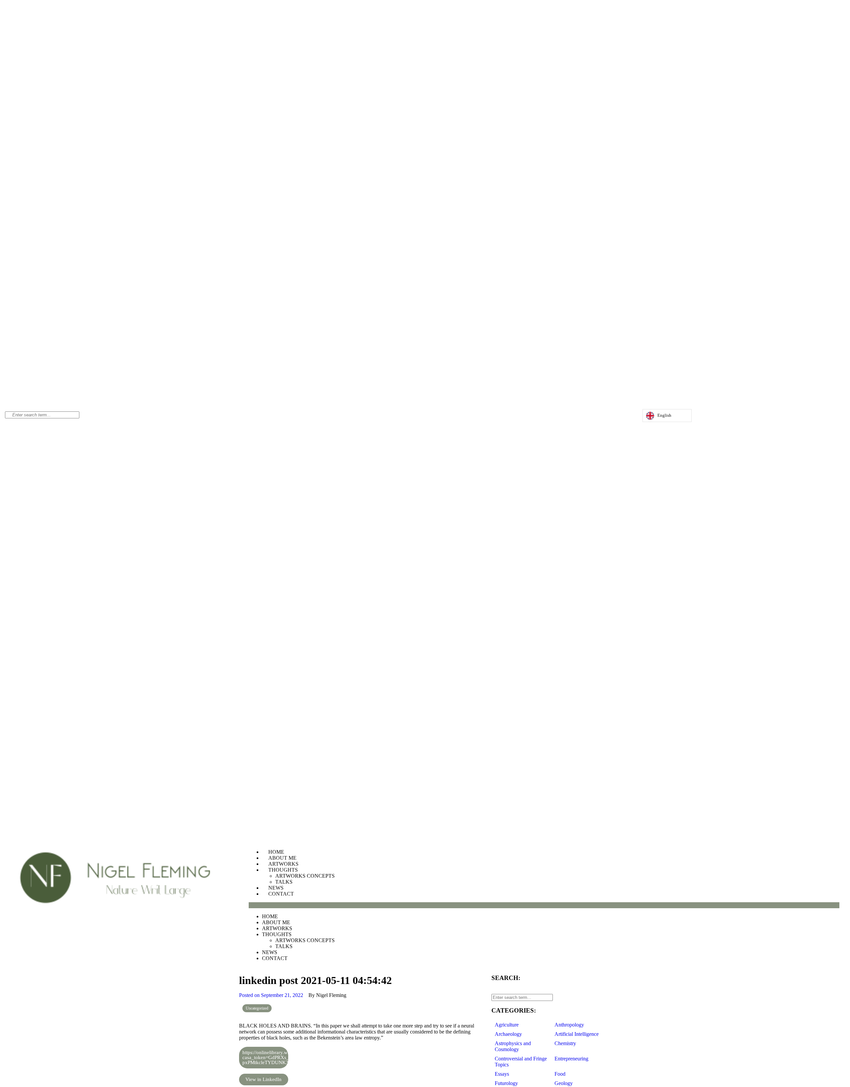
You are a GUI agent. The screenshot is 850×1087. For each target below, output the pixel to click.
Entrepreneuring (571, 1058)
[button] (544, 905)
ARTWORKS (283, 864)
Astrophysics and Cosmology (513, 1046)
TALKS (284, 882)
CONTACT (281, 894)
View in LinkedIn (263, 1079)
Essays (502, 1074)
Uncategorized (257, 1008)
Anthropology (569, 1025)
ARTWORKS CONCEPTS (305, 876)
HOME (276, 852)
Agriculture (507, 1025)
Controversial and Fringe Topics (521, 1061)
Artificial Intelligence (576, 1034)
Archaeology (508, 1034)
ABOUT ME (282, 858)
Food (559, 1074)
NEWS (276, 888)
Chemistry (565, 1043)
